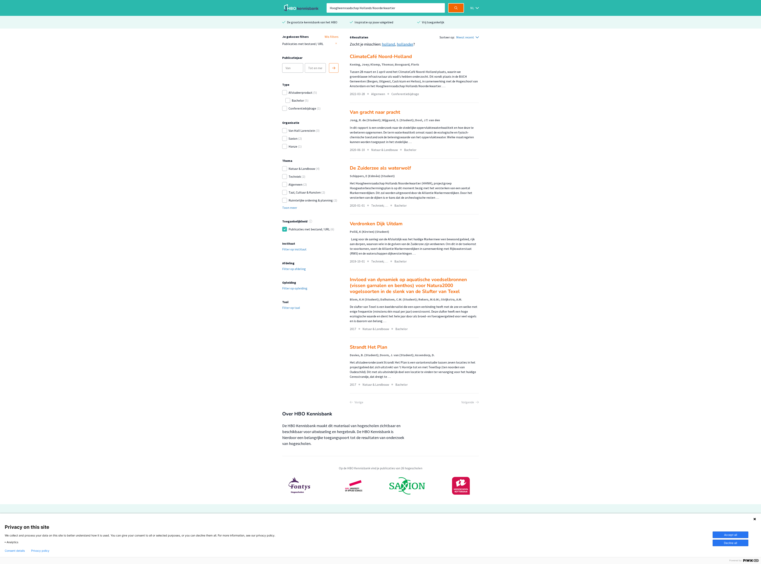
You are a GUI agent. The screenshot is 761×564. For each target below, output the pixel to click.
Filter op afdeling (294, 269)
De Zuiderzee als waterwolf (380, 168)
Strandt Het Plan (368, 347)
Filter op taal (291, 307)
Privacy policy (40, 550)
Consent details (15, 550)
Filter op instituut (294, 249)
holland (388, 44)
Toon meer (289, 207)
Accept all (730, 534)
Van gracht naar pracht (375, 112)
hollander (405, 44)
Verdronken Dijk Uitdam (376, 223)
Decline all (730, 543)
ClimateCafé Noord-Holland (381, 56)
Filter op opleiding (294, 288)
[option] (380, 486)
